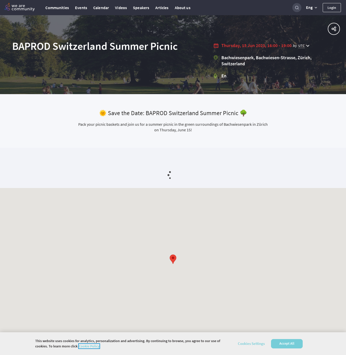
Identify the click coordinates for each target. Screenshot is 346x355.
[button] (312, 7)
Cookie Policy (89, 346)
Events (81, 7)
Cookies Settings (251, 343)
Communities (57, 7)
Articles (161, 7)
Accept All (286, 343)
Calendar (101, 7)
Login (332, 7)
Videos (121, 7)
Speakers (141, 7)
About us (182, 7)
